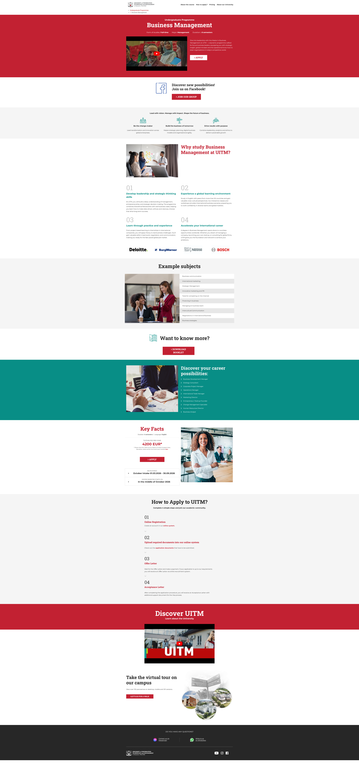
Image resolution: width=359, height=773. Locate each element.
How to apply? (201, 5)
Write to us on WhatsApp (201, 739)
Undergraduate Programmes (139, 10)
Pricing (212, 5)
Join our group (187, 96)
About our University (225, 5)
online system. (169, 526)
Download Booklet (179, 351)
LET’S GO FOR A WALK (140, 696)
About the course (187, 5)
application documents (165, 548)
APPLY (199, 57)
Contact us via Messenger (164, 739)
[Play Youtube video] (156, 53)
